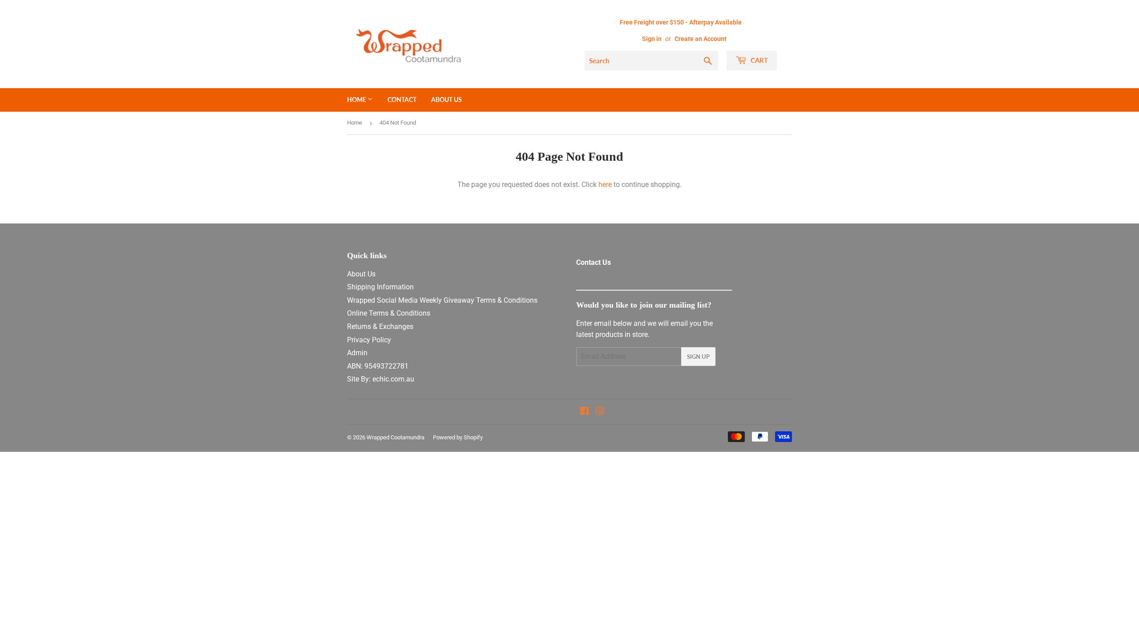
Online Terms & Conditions (388, 313)
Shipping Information (380, 287)
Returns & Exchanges (380, 326)
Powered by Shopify (458, 437)
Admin (357, 353)
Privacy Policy (369, 340)
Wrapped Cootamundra (395, 437)
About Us (446, 99)
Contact (402, 99)
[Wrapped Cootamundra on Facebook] (584, 412)
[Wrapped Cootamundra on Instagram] (599, 412)
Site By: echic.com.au (380, 379)
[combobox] (651, 60)
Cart (758, 60)
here (605, 184)
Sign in (652, 38)
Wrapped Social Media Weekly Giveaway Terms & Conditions (442, 300)
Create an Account (701, 38)
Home (357, 99)
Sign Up (698, 356)
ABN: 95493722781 (377, 366)
